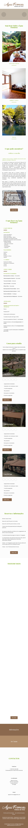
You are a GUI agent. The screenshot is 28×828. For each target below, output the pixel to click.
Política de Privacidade (8, 813)
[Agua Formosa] (14, 4)
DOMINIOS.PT (18, 825)
